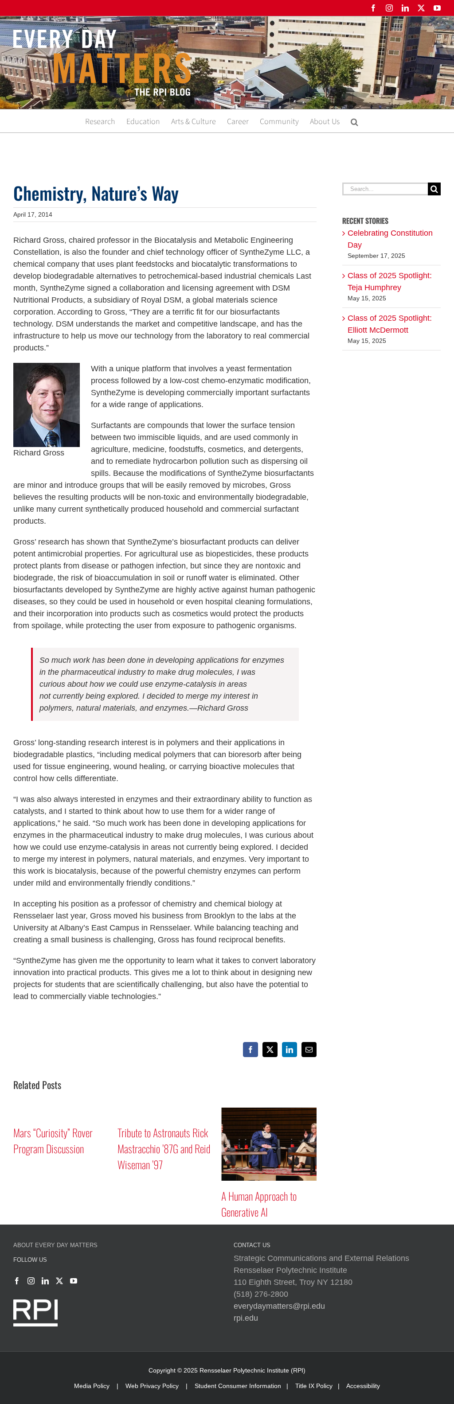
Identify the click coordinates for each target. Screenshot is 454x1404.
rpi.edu (246, 1318)
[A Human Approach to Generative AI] (269, 1112)
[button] (354, 120)
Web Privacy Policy (152, 1385)
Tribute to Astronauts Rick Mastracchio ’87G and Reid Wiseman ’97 (163, 1148)
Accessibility (363, 1385)
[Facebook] (16, 1280)
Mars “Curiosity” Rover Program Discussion (53, 1140)
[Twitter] (59, 1280)
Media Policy (92, 1385)
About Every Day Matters (55, 1245)
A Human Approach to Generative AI (259, 1204)
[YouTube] (73, 1280)
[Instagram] (31, 1280)
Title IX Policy (314, 1385)
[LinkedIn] (45, 1280)
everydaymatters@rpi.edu (279, 1306)
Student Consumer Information (238, 1385)
